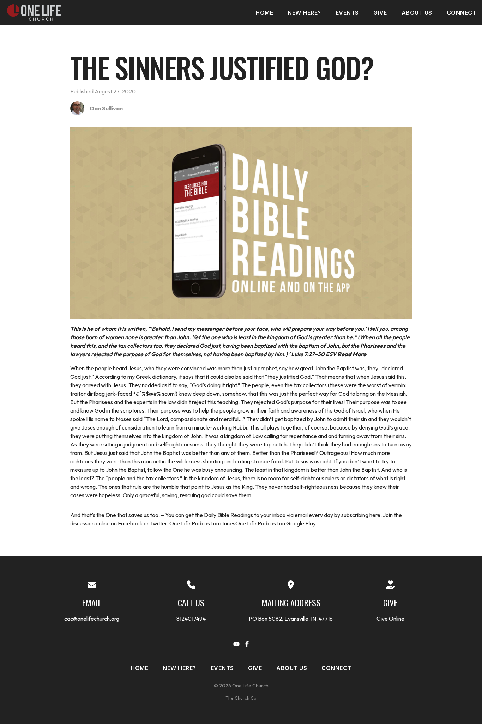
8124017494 (191, 618)
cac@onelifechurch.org (91, 618)
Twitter (158, 523)
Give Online (390, 618)
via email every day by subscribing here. (334, 514)
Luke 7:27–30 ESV (328, 354)
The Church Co (241, 698)
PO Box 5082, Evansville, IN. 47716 (291, 618)
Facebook (130, 523)
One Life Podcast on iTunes (202, 523)
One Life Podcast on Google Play (275, 523)
